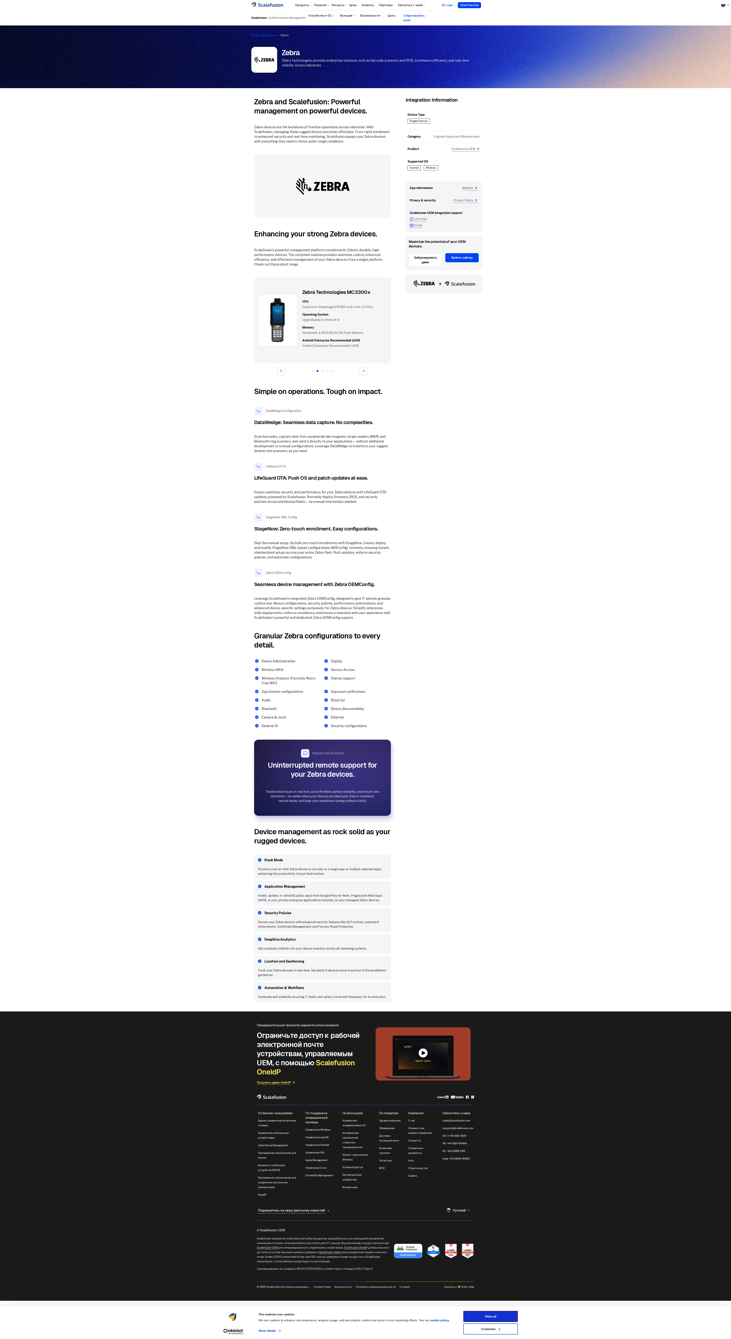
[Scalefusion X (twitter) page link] (472, 1096)
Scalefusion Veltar (330, 1252)
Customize (488, 1328)
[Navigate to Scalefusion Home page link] (271, 1096)
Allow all (490, 1316)
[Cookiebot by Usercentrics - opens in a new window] (233, 1331)
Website (467, 188)
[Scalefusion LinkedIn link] (442, 1096)
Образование (387, 1128)
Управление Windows (317, 1129)
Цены (353, 5)
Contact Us (414, 1140)
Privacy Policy (463, 200)
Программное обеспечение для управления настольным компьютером (277, 1182)
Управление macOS (316, 1137)
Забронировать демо (414, 18)
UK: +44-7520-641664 (454, 1143)
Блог (411, 1160)
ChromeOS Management (319, 1175)
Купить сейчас (462, 257)
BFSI (382, 1168)
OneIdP (262, 1194)
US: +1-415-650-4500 (454, 1135)
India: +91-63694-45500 (455, 1158)
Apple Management (316, 1160)
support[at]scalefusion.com (457, 1128)
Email (418, 225)
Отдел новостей (418, 1168)
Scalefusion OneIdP (356, 1247)
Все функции (350, 1187)
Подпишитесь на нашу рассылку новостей (292, 1210)
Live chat (420, 219)
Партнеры (386, 5)
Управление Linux (315, 1167)
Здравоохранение (390, 1120)
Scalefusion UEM (463, 149)
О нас (411, 1120)
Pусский (459, 1210)
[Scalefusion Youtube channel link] (457, 1096)
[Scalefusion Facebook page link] (467, 1096)
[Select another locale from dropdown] (725, 5)
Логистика (385, 1160)
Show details (267, 1330)
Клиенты (368, 5)
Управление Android (317, 1145)
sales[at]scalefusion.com (456, 1120)
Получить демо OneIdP (274, 1082)
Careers (412, 1175)
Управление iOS (314, 1152)
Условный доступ (352, 1167)
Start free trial (469, 5)
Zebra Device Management (273, 1145)
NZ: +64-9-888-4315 (453, 1151)
